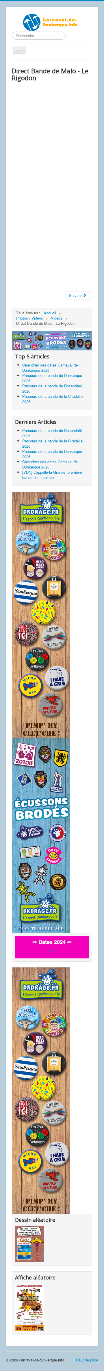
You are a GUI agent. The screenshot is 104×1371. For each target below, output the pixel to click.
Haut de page (87, 1360)
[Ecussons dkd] (41, 834)
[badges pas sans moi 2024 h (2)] (52, 340)
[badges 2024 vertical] (41, 614)
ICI (52, 950)
